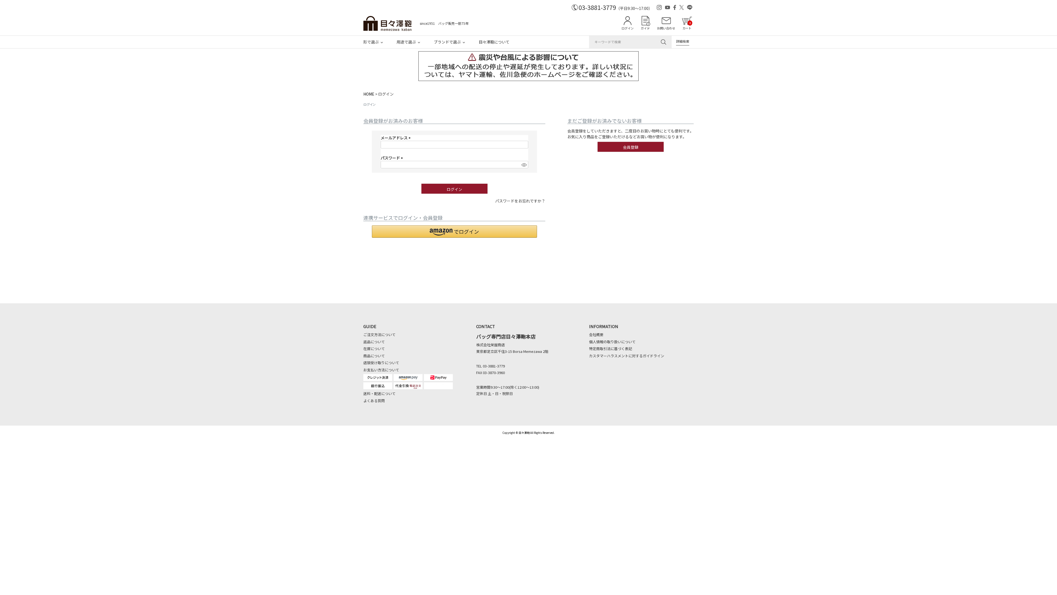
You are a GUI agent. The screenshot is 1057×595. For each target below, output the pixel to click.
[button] (454, 231)
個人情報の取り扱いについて (612, 341)
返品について (374, 341)
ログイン (628, 28)
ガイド (645, 28)
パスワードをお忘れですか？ (520, 201)
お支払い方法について (381, 369)
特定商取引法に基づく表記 (610, 348)
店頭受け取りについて (381, 362)
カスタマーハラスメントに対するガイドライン (626, 355)
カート (686, 25)
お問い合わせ (666, 28)
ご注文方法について (379, 334)
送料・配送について (379, 393)
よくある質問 (374, 400)
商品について (374, 355)
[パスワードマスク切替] (524, 164)
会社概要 (596, 334)
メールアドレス (396, 137)
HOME (368, 94)
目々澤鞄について (494, 42)
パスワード (393, 158)
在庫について (374, 348)
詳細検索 (682, 41)
